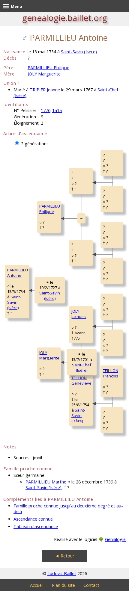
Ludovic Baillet (61, 573)
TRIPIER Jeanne (45, 90)
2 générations (35, 143)
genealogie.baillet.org (64, 17)
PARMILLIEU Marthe (46, 482)
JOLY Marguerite (44, 74)
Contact (91, 585)
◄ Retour (64, 556)
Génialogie (115, 539)
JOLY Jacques (78, 314)
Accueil (37, 585)
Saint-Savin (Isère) (79, 52)
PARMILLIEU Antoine (17, 272)
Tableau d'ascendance (36, 526)
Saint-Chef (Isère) (81, 367)
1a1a (57, 110)
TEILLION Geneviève (81, 380)
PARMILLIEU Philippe (48, 67)
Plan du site (63, 585)
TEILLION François (110, 373)
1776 (45, 110)
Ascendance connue (33, 519)
